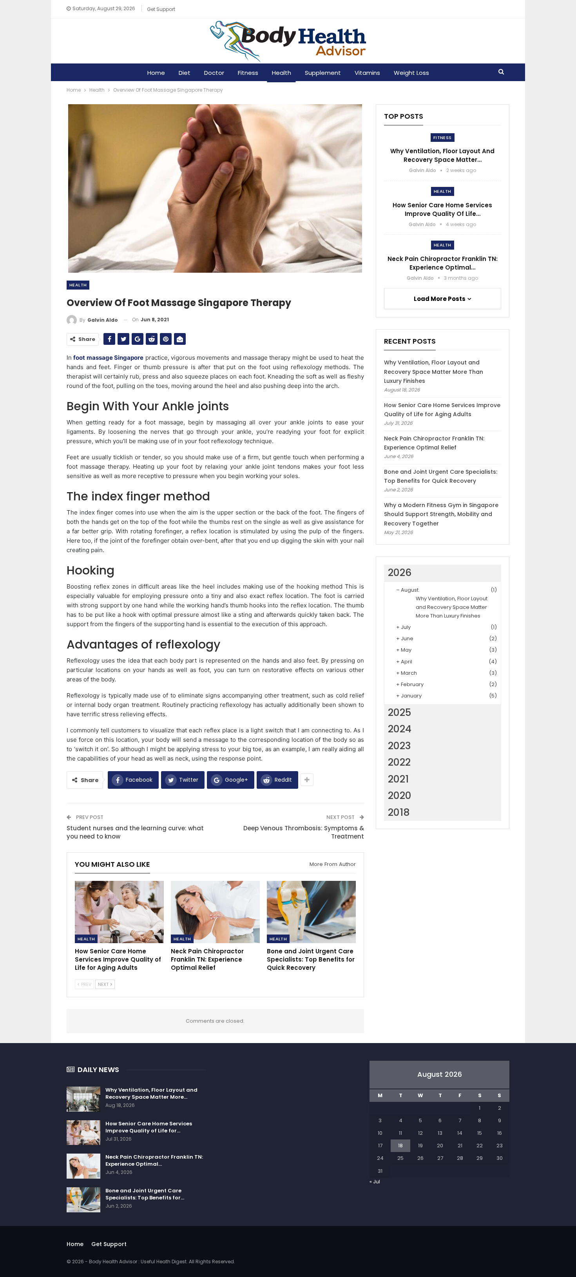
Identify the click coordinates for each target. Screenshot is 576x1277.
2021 (398, 779)
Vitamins (367, 73)
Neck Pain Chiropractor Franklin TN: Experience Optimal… (443, 263)
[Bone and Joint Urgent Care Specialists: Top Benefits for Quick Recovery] (311, 912)
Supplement (323, 73)
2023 (399, 746)
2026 (399, 573)
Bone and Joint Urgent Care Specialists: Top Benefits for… (144, 1194)
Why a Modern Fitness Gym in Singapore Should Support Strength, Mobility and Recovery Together (441, 514)
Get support (161, 9)
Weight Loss (411, 73)
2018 (399, 812)
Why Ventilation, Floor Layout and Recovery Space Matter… (442, 155)
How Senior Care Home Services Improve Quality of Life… (442, 209)
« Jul (375, 1181)
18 (400, 1145)
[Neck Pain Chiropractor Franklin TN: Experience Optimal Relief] (215, 912)
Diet (184, 73)
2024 (399, 729)
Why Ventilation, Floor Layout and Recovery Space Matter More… (151, 1093)
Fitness (248, 73)
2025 (399, 712)
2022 (399, 762)
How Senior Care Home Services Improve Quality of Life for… (148, 1127)
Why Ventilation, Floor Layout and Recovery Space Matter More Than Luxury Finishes (433, 372)
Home (156, 73)
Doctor (214, 73)
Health (281, 73)
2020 (399, 795)
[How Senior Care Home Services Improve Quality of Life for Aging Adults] (119, 912)
